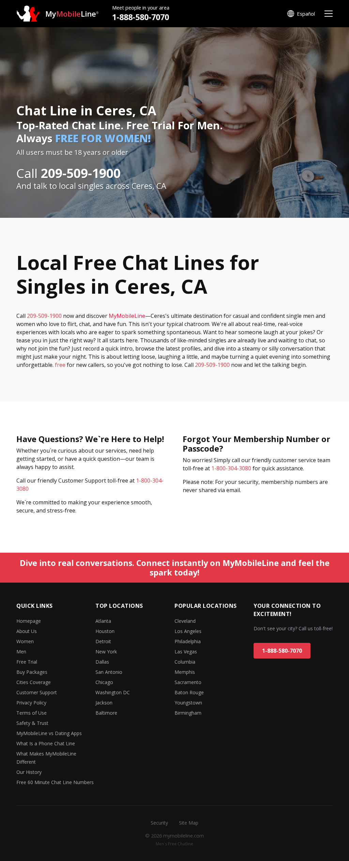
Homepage (28, 621)
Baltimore (106, 713)
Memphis (184, 672)
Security (159, 822)
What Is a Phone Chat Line (45, 743)
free (60, 365)
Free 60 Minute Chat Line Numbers (55, 782)
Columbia (184, 662)
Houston (105, 631)
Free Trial (26, 662)
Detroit (103, 641)
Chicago (104, 682)
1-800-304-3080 (231, 468)
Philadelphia (187, 641)
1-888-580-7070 (140, 17)
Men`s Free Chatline (174, 844)
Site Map (188, 822)
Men (21, 651)
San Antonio (108, 672)
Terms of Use (31, 713)
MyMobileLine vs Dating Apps (49, 733)
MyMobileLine (127, 316)
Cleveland (185, 621)
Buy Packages (31, 672)
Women (25, 641)
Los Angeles (187, 631)
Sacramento (187, 682)
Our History (29, 772)
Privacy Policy (31, 702)
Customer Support (36, 692)
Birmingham (187, 713)
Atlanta (103, 621)
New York (106, 651)
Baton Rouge (189, 692)
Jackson (103, 702)
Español (306, 13)
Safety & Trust (32, 723)
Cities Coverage (33, 682)
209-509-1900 (44, 316)
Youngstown (188, 702)
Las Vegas (185, 651)
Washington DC (112, 692)
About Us (26, 631)
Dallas (102, 662)
